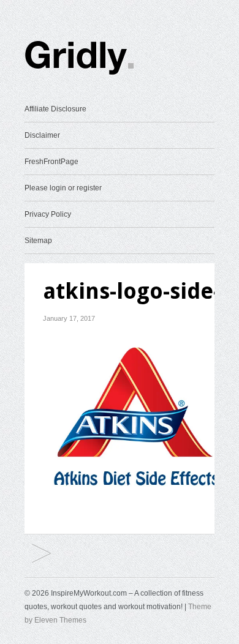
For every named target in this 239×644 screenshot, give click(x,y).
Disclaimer (42, 135)
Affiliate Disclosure (55, 109)
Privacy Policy (48, 214)
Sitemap (38, 240)
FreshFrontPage (51, 161)
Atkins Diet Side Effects (41, 554)
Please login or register (63, 188)
